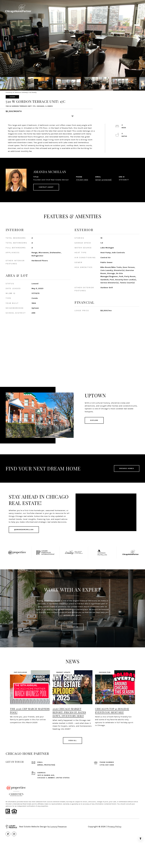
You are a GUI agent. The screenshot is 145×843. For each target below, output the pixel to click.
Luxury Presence (58, 826)
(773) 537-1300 (107, 765)
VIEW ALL (72, 740)
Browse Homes (126, 468)
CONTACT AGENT (46, 187)
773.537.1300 (82, 180)
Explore (94, 420)
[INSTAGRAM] (14, 834)
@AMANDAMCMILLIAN (23, 530)
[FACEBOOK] (8, 834)
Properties (72, 8)
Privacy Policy (114, 826)
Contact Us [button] (72, 627)
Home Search (60, 8)
